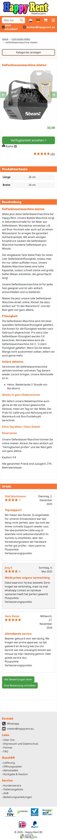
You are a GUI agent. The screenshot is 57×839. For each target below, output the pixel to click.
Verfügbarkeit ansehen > (29, 140)
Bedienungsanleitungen (17, 797)
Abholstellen (10, 770)
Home (5, 39)
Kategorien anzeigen (28, 52)
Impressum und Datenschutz (20, 743)
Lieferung (9, 762)
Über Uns (9, 740)
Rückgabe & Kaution (15, 774)
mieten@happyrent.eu (20, 728)
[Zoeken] (21, 20)
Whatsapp (13, 723)
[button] (53, 20)
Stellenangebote (13, 789)
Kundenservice (12, 785)
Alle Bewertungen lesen (18, 679)
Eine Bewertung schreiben (20, 685)
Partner (8, 747)
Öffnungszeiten (12, 766)
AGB (5, 793)
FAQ (5, 751)
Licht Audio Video (21, 39)
